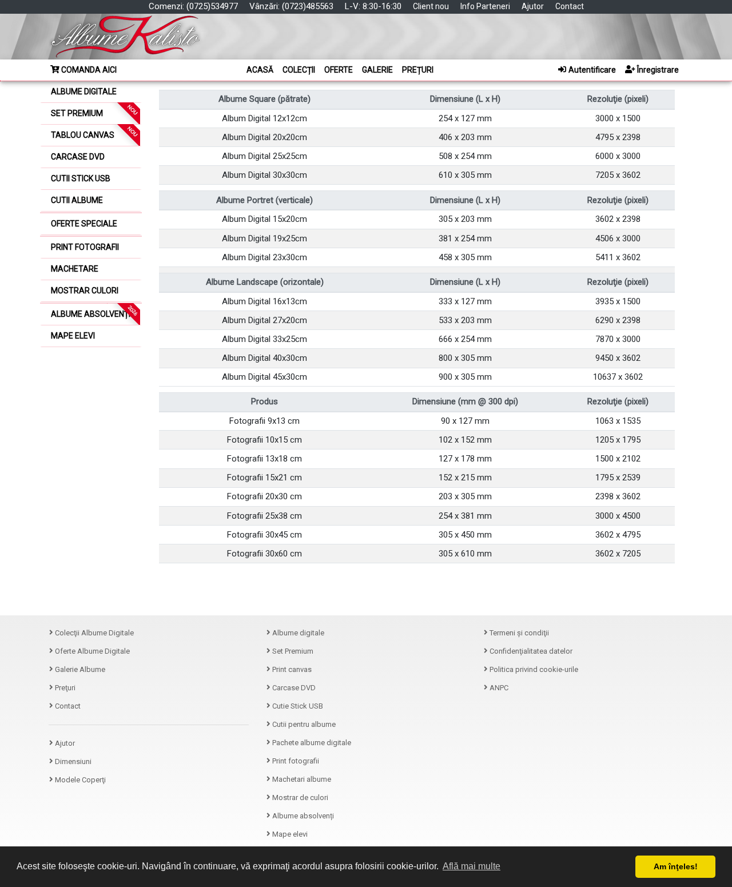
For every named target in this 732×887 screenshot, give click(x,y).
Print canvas (291, 669)
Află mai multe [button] (471, 866)
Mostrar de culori (299, 797)
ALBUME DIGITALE (84, 91)
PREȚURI (417, 69)
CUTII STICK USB (80, 178)
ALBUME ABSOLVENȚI (94, 312)
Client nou (431, 6)
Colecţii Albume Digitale (93, 633)
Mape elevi (289, 834)
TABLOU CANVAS (94, 132)
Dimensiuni (72, 761)
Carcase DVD (293, 687)
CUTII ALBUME (77, 200)
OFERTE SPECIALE (84, 223)
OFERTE (338, 69)
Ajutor (533, 6)
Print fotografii (294, 761)
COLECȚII (299, 69)
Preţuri (64, 687)
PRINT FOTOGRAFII (85, 247)
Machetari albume (300, 779)
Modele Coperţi (79, 779)
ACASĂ (259, 69)
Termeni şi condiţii (518, 633)
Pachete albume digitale (310, 742)
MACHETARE (74, 268)
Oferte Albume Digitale (91, 651)
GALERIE (377, 69)
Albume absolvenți (302, 816)
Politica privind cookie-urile (533, 669)
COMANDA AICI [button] (88, 69)
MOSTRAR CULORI (84, 290)
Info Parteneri (485, 6)
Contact (569, 6)
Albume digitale (297, 633)
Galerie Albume (79, 669)
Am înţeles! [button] (676, 866)
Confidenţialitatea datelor (530, 651)
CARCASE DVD (78, 156)
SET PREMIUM (94, 110)
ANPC (498, 687)
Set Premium (291, 651)
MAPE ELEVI (73, 335)
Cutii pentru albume (303, 724)
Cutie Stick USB (296, 706)
